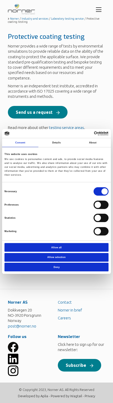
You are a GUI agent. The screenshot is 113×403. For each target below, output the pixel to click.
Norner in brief (70, 310)
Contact (65, 302)
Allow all (56, 247)
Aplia (44, 396)
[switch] (101, 205)
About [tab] (93, 142)
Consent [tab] (20, 142)
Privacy (90, 396)
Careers (64, 318)
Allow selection (56, 257)
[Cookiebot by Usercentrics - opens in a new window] (86, 133)
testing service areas (66, 127)
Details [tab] (56, 142)
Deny (57, 267)
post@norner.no (22, 326)
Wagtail (76, 396)
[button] (38, 112)
